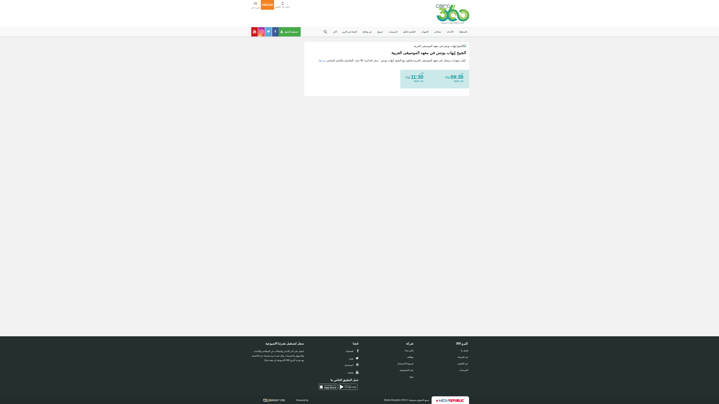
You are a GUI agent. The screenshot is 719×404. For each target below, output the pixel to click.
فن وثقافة (367, 31)
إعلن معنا (409, 350)
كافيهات (425, 31)
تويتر (351, 358)
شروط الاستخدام (405, 363)
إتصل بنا (464, 350)
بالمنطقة (463, 31)
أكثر (335, 31)
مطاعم (437, 31)
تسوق (380, 31)
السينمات (392, 31)
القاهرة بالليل (409, 31)
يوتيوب (350, 372)
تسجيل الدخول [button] (291, 31)
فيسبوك (350, 351)
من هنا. (322, 60)
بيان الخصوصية (406, 370)
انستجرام (349, 365)
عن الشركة (463, 357)
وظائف (410, 357)
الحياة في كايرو (349, 31)
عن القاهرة (463, 363)
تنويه (411, 376)
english (267, 4)
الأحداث (450, 31)
